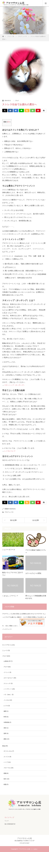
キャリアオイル (7, 645)
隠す (8, 122)
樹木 (5, 779)
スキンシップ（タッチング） (14, 385)
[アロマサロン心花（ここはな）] (24, 810)
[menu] (46, 3)
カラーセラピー (8, 678)
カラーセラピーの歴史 (33, 573)
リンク (7, 821)
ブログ (17, 100)
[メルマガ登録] (31, 626)
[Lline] (21, 110)
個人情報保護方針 (10, 824)
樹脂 (5, 784)
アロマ (6, 667)
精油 (3, 746)
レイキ (11, 512)
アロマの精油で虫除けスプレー (35, 551)
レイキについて (9, 451)
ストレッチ (7, 683)
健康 (5, 711)
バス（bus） (7, 694)
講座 (5, 739)
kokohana (12, 509)
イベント (6, 672)
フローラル (7, 768)
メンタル (6, 700)
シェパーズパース (8, 550)
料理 (5, 717)
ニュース (5, 650)
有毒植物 (6, 722)
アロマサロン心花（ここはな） (28, 849)
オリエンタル (8, 751)
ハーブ (6, 762)
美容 (5, 728)
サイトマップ (9, 817)
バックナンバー (7, 629)
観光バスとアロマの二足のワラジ (12, 574)
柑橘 (5, 773)
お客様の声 (7, 661)
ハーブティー (8, 689)
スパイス (6, 756)
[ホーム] (3, 36)
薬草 (5, 733)
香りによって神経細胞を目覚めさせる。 (35, 597)
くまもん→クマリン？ (10, 596)
